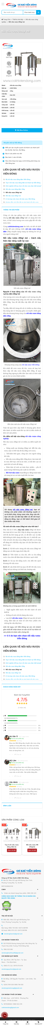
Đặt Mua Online (22, 130)
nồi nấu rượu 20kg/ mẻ (23, 509)
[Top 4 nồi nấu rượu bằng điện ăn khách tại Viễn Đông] (12, 833)
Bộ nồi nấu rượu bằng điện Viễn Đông (18, 179)
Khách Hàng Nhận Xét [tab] (12, 687)
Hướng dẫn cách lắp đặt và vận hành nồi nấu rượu (22, 202)
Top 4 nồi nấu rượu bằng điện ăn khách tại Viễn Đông (23, 182)
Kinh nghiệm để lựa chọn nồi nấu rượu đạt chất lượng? (23, 186)
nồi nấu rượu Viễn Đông (30, 365)
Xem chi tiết (12, 850)
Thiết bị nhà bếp (17, 19)
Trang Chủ (6, 19)
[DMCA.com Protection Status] (6, 906)
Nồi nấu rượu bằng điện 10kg (15, 189)
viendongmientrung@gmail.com (12, 988)
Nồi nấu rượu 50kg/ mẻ (13, 196)
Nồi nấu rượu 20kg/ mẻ (14, 192)
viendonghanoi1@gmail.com (13, 934)
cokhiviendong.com (15, 226)
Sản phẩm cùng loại (13, 820)
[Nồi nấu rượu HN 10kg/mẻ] (32, 833)
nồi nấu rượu (14, 218)
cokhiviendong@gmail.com (10, 1007)
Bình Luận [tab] (7, 805)
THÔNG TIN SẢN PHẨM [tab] (11, 210)
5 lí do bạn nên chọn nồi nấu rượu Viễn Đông (20, 199)
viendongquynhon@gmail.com (11, 969)
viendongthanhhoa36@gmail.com (12, 953)
